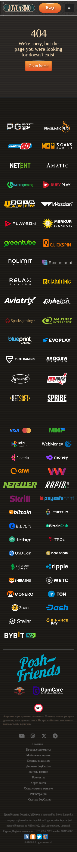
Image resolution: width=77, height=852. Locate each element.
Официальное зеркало (38, 788)
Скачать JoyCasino (40, 799)
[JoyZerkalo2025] (55, 736)
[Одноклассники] (33, 836)
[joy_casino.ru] (32, 736)
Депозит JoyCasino (38, 766)
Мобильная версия (38, 755)
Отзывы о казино (38, 760)
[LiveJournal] (51, 836)
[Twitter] (39, 836)
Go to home (39, 65)
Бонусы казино (38, 771)
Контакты (38, 777)
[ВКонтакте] (26, 836)
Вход (50, 8)
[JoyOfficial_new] (43, 736)
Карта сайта (38, 782)
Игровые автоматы (38, 749)
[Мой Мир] (45, 836)
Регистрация (38, 794)
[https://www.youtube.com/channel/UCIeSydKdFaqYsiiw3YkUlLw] (21, 736)
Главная (37, 744)
